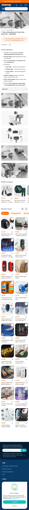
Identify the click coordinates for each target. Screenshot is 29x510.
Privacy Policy (20, 455)
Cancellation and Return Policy (10, 466)
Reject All (14, 506)
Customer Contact (6, 469)
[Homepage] (7, 5)
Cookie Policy (15, 498)
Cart (26, 5)
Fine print (5, 89)
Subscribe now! (19, 1)
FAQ (3, 474)
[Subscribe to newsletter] (24, 450)
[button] (9, 44)
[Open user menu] (17, 5)
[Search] (25, 8)
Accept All (14, 502)
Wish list (21, 5)
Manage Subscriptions (7, 471)
